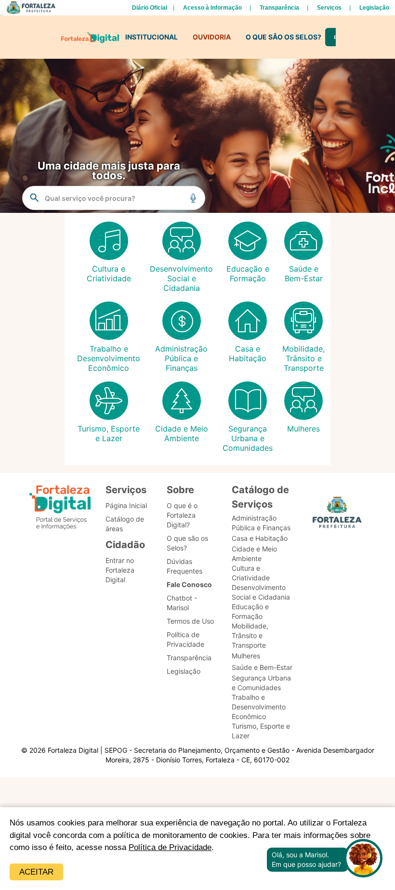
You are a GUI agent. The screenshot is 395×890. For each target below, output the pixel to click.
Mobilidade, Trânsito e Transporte (250, 635)
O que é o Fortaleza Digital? (182, 515)
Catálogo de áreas (124, 524)
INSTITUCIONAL (151, 37)
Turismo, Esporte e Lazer (261, 731)
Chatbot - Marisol (182, 603)
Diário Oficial (149, 7)
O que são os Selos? (187, 543)
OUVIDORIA (212, 37)
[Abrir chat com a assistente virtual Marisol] (363, 859)
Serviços (329, 7)
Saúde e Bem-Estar (262, 667)
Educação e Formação (250, 611)
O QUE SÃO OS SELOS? (283, 37)
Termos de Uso (190, 621)
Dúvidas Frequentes (184, 566)
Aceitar (36, 872)
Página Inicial (126, 505)
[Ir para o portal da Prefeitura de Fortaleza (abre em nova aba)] (337, 515)
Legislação (374, 7)
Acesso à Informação (212, 7)
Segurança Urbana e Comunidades (261, 683)
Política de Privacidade (170, 847)
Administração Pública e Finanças (261, 523)
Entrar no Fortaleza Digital (119, 570)
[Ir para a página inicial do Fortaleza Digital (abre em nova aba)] (60, 509)
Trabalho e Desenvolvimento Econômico (259, 706)
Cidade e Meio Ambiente (254, 554)
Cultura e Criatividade (251, 573)
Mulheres (246, 656)
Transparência (279, 7)
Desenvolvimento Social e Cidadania (261, 592)
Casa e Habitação (260, 538)
